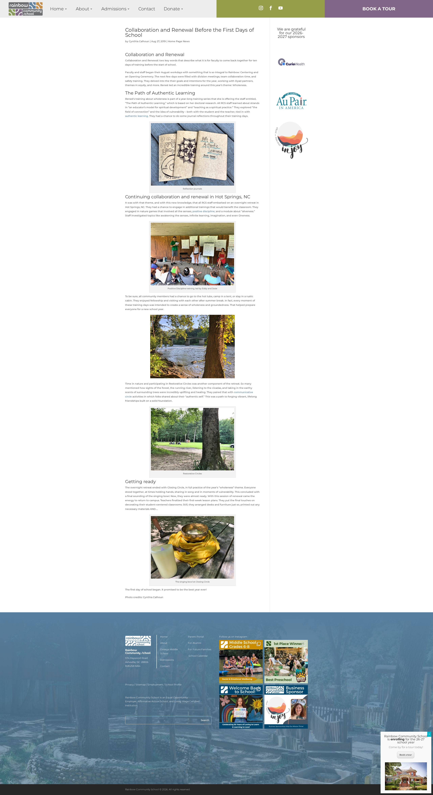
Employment (155, 684)
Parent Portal (196, 636)
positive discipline (203, 211)
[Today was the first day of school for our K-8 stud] (241, 707)
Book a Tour (378, 8)
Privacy (129, 684)
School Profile (173, 684)
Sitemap (141, 684)
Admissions (113, 8)
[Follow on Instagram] (261, 8)
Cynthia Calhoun (139, 41)
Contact (146, 8)
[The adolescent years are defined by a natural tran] (241, 661)
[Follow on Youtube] (280, 8)
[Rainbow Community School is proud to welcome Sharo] (286, 707)
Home (57, 8)
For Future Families (199, 649)
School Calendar (198, 655)
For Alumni (194, 642)
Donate (172, 8)
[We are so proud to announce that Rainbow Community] (286, 661)
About (82, 8)
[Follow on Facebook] (270, 8)
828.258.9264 (132, 665)
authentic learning (136, 116)
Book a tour (406, 755)
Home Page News (179, 41)
